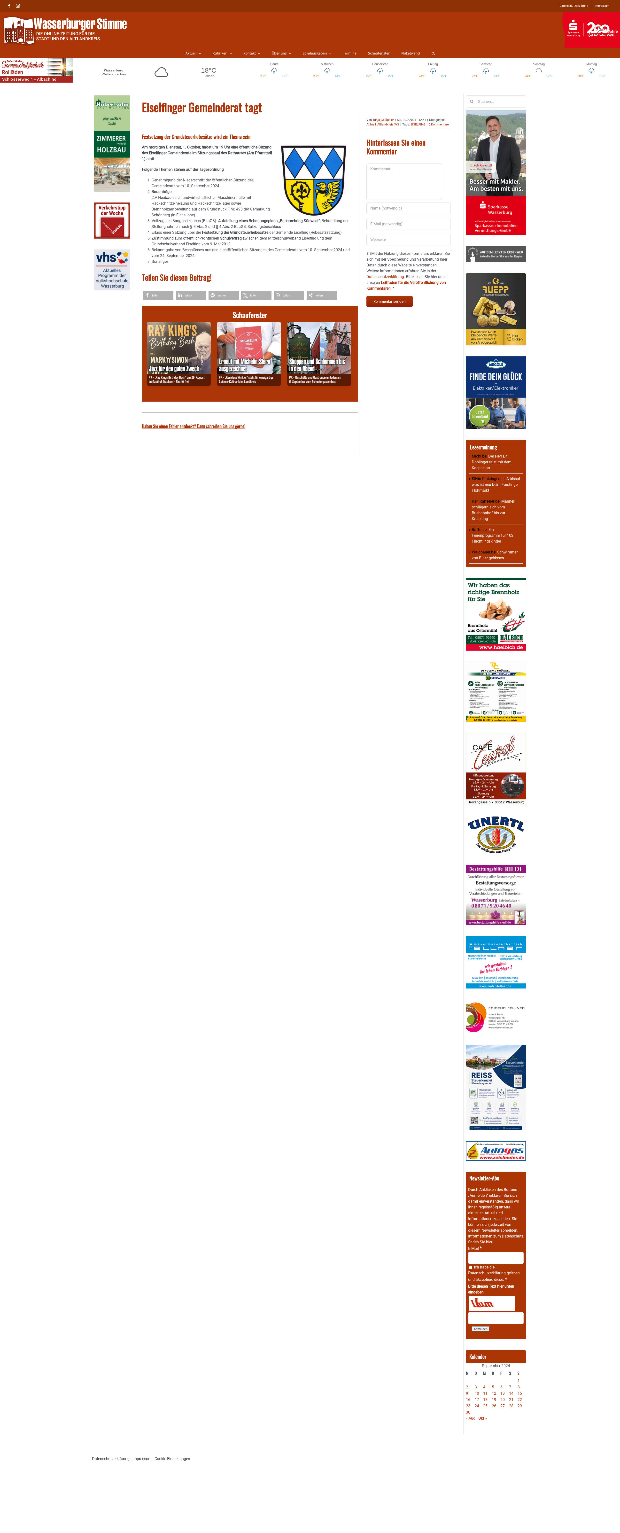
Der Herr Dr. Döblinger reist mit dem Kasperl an (492, 462)
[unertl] (496, 819)
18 (485, 1399)
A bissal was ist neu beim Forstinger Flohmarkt (496, 484)
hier (489, 1242)
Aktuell (371, 124)
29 (520, 1406)
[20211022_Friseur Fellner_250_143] (496, 1002)
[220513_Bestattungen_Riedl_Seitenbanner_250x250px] (496, 867)
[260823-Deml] (319, 324)
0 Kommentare (439, 124)
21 (511, 1399)
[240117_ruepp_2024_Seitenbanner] (496, 275)
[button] (433, 53)
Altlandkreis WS (388, 124)
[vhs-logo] (112, 252)
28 (511, 1406)
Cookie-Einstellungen (172, 1458)
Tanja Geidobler (383, 120)
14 (511, 1393)
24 (477, 1406)
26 (494, 1406)
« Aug (470, 1418)
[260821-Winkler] (249, 324)
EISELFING (418, 124)
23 (468, 1406)
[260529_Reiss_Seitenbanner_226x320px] (496, 1047)
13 (502, 1393)
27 (502, 1406)
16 (468, 1399)
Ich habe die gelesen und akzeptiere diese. (494, 1273)
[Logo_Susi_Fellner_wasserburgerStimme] (496, 938)
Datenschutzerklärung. (385, 276)
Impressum (142, 1458)
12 (494, 1393)
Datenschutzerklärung (487, 1273)
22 (520, 1399)
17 (477, 1399)
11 (485, 1393)
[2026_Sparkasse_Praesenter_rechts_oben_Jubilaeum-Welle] (591, 14)
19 (494, 1399)
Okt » (482, 1418)
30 (468, 1412)
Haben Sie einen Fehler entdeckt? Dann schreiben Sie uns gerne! (193, 426)
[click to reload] (492, 1303)
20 (502, 1399)
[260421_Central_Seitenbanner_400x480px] (496, 735)
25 (485, 1406)
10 (477, 1393)
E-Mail (475, 1248)
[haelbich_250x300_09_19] (496, 581)
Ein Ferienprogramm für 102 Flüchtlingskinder (492, 535)
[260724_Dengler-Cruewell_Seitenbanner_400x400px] (496, 664)
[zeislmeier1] (496, 1144)
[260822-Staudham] (179, 324)
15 (520, 1393)
